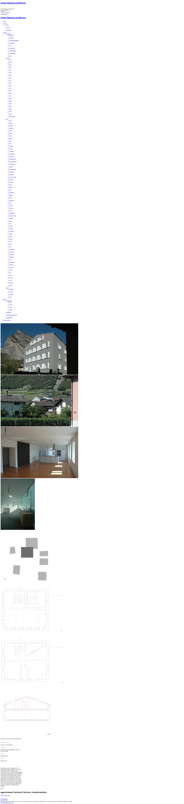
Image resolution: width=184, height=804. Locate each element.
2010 (10, 98)
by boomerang (4, 798)
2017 (10, 80)
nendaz (10, 226)
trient (10, 259)
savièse (10, 239)
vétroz (10, 270)
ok (12, 802)
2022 (10, 67)
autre (10, 56)
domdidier (11, 172)
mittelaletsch (12, 213)
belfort (10, 138)
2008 (10, 103)
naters (10, 221)
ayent (10, 135)
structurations (12, 53)
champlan (11, 156)
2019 (10, 75)
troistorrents (12, 262)
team (7, 25)
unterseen (11, 264)
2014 (10, 88)
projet (10, 297)
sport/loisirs (11, 43)
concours (11, 294)
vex (10, 272)
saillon (10, 236)
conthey (11, 166)
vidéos (10, 309)
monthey (11, 218)
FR (1, 800)
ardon (10, 133)
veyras (10, 275)
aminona (11, 125)
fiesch (10, 184)
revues (10, 304)
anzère (10, 130)
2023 (10, 65)
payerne (11, 228)
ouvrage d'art (12, 48)
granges (11, 195)
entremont (11, 174)
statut (7, 288)
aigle (10, 120)
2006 (10, 108)
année (7, 58)
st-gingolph (11, 249)
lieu (7, 119)
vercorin (11, 267)
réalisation (11, 289)
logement (11, 35)
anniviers (11, 128)
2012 (10, 93)
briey (10, 141)
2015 (10, 85)
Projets (5, 32)
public (4, 299)
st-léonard (11, 251)
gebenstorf (11, 192)
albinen (11, 123)
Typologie (8, 34)
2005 (10, 111)
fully (10, 190)
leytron (10, 205)
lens (10, 202)
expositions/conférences (11, 315)
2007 (10, 106)
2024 (10, 62)
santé (10, 45)
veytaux (11, 277)
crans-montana (12, 169)
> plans (5, 795)
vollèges (11, 282)
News (4, 21)
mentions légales (7, 320)
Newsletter (8, 30)
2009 (10, 101)
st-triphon (11, 257)
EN (6, 800)
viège (10, 280)
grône (10, 197)
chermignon (12, 164)
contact (8, 27)
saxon (10, 241)
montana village (12, 215)
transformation (12, 50)
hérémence (11, 200)
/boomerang (4, 14)
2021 (10, 70)
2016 (10, 83)
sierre (10, 244)
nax (10, 223)
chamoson (11, 151)
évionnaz (11, 179)
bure (10, 143)
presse (10, 307)
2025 (10, 59)
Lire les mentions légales (6, 802)
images (2, 795)
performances (9, 317)
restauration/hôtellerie (14, 40)
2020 (10, 72)
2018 (10, 77)
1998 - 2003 (12, 116)
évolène (11, 182)
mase (10, 210)
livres (10, 302)
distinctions (8, 312)
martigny (11, 208)
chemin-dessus (12, 159)
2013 (10, 90)
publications (9, 300)
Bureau (5, 23)
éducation (11, 37)
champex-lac (12, 153)
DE (4, 800)
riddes (10, 233)
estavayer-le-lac (12, 177)
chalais (10, 148)
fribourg (11, 187)
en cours (11, 291)
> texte (8, 795)
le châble (11, 146)
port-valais (11, 231)
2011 (10, 95)
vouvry (10, 285)
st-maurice (11, 254)
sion (10, 246)
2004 (10, 114)
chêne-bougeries (13, 161)
